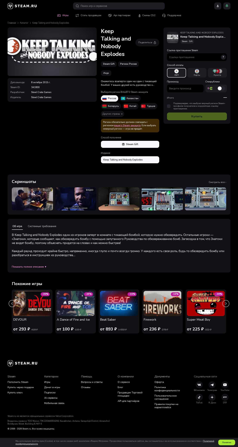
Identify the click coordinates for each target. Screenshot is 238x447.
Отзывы (85, 387)
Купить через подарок (21, 387)
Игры (47, 382)
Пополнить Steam (18, 382)
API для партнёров (128, 401)
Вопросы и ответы (92, 382)
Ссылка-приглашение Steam (195, 54)
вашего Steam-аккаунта (127, 125)
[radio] (176, 73)
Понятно (226, 442)
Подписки (49, 392)
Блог (120, 387)
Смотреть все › (217, 182)
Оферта (159, 382)
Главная (12, 22)
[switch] (221, 88)
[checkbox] (169, 106)
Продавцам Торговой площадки (130, 394)
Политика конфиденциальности (167, 389)
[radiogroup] (197, 73)
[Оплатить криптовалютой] (217, 73)
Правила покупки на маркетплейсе (166, 406)
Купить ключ (15, 392)
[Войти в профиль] (217, 5)
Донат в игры (52, 387)
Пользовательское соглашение (165, 397)
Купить (196, 116)
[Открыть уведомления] (226, 5)
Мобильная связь (54, 403)
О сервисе (124, 382)
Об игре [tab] (17, 226)
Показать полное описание (29, 266)
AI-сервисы (50, 398)
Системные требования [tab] (42, 226)
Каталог (24, 22)
